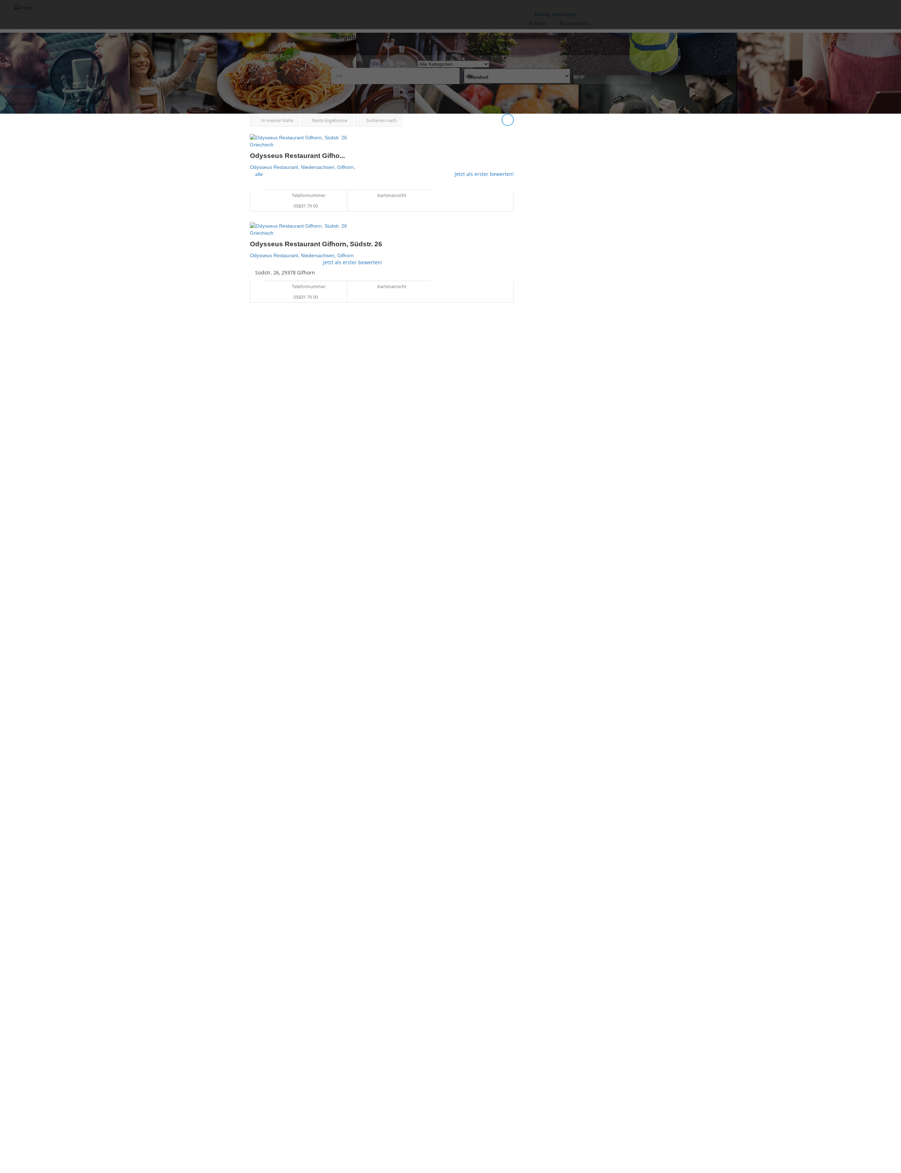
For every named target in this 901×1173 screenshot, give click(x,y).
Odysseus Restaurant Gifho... (297, 155)
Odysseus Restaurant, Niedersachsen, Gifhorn (302, 255)
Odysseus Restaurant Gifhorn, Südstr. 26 (316, 244)
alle (259, 174)
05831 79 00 (306, 206)
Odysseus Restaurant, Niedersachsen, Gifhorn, (302, 167)
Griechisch (261, 144)
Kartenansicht (391, 195)
